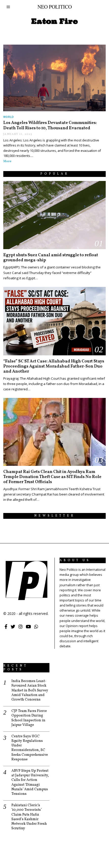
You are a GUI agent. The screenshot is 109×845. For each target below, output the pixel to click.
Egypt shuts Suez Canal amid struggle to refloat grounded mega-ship (50, 257)
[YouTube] (28, 626)
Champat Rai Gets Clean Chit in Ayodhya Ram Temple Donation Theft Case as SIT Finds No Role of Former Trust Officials (52, 477)
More (7, 161)
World (8, 117)
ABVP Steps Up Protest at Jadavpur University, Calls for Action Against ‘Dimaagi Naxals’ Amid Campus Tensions (30, 782)
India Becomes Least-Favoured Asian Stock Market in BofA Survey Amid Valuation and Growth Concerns (29, 690)
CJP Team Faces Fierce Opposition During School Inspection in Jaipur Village (29, 718)
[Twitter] (12, 626)
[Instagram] (20, 626)
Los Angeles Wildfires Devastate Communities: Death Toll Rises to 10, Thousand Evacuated (50, 125)
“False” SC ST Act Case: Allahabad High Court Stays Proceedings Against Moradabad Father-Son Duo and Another (53, 366)
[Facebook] (6, 626)
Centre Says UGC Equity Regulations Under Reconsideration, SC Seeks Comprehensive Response (29, 748)
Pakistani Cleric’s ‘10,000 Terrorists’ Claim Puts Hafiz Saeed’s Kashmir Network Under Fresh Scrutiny (29, 817)
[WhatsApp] (36, 626)
